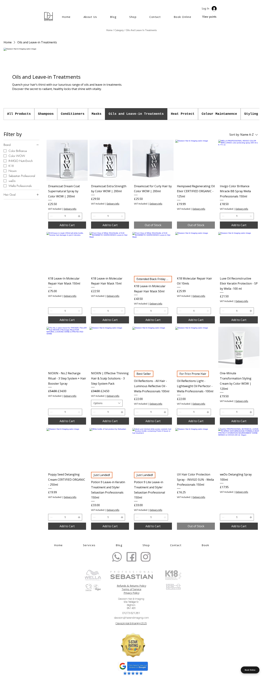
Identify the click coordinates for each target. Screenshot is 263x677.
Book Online (250, 670)
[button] (119, 545)
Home (109, 30)
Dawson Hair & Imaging (131, 603)
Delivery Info (70, 209)
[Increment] (79, 216)
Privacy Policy (131, 593)
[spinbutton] (65, 216)
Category (119, 30)
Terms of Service (131, 589)
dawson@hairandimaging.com (131, 617)
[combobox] (107, 403)
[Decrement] (51, 216)
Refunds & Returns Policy (131, 585)
